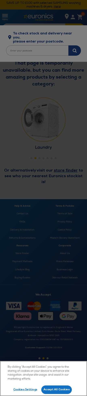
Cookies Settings (25, 389)
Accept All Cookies (56, 389)
